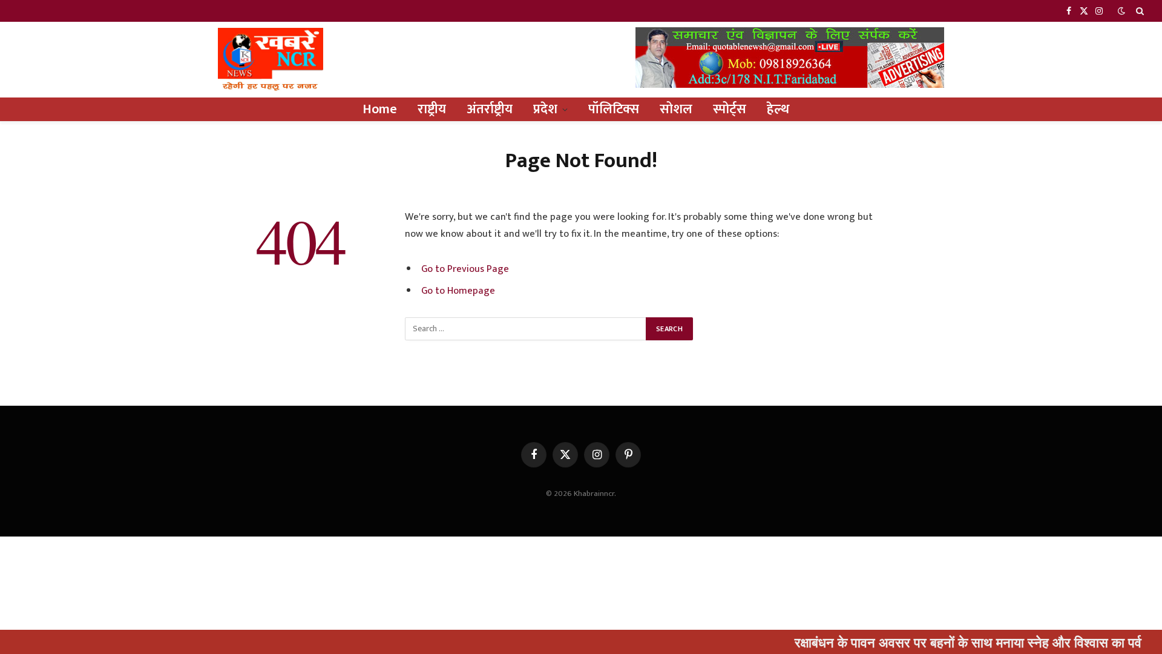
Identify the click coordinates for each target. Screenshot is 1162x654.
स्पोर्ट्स (729, 109)
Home (380, 109)
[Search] (1139, 11)
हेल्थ (778, 109)
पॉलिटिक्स (613, 109)
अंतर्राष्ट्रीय (490, 109)
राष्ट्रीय (432, 109)
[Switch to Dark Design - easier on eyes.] (1121, 11)
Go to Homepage (458, 290)
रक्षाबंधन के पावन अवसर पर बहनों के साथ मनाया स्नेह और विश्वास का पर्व (949, 642)
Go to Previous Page (465, 268)
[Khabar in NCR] (270, 59)
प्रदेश (545, 109)
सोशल (676, 109)
